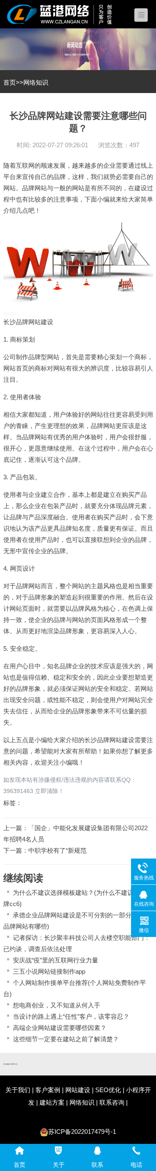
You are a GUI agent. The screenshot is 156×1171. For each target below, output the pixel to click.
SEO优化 (108, 1089)
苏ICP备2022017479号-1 (82, 1131)
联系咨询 (111, 1102)
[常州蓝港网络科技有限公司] (65, 13)
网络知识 (35, 82)
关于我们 (17, 1089)
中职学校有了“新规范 (57, 850)
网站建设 (40, 321)
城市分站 (14, 1064)
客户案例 (47, 1089)
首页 (9, 82)
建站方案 (52, 1102)
